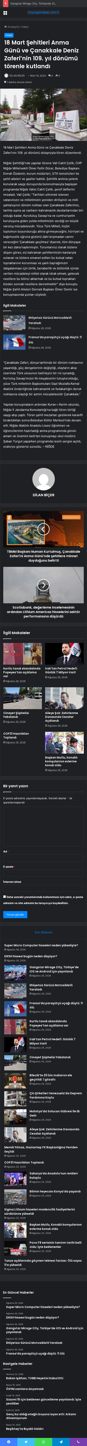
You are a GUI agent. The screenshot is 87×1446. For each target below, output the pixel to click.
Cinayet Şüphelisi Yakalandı (16, 715)
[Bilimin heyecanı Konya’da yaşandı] (15, 1197)
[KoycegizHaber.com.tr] (43, 12)
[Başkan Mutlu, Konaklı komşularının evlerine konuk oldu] (64, 743)
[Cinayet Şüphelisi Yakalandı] (22, 698)
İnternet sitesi (12, 881)
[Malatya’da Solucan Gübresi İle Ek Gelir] (15, 1116)
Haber (25, 26)
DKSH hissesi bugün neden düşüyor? (30, 956)
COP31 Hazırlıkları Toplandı (16, 735)
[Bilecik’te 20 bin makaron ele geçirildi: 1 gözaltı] (15, 1080)
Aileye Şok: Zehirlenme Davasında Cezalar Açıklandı (61, 717)
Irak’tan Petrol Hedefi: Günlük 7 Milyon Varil (61, 670)
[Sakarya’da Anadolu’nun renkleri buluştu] (15, 1179)
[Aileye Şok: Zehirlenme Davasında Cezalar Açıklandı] (64, 698)
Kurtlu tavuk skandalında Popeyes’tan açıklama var (21, 672)
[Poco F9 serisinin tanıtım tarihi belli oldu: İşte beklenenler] (15, 1248)
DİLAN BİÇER (17, 75)
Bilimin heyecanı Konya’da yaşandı (55, 1191)
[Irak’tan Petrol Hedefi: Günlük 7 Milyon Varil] (64, 654)
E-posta (9, 866)
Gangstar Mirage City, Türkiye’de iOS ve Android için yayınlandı (54, 969)
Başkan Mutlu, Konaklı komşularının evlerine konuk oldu (61, 761)
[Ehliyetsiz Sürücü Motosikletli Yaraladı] (14, 322)
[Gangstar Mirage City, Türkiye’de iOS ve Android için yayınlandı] (15, 972)
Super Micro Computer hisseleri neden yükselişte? (41, 945)
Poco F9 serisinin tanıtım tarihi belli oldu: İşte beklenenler (56, 1245)
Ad (6, 851)
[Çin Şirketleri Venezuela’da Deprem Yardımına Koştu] (15, 1098)
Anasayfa (13, 26)
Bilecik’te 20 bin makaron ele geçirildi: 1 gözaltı (51, 1077)
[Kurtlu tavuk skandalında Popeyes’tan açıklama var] (22, 654)
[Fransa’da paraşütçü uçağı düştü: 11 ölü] (14, 342)
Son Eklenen (44, 932)
